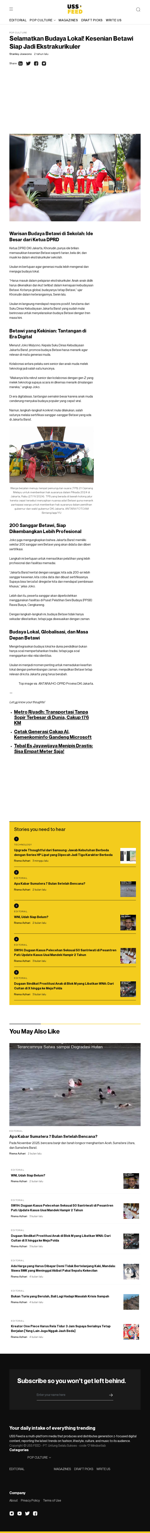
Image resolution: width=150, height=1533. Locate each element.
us (16, 702)
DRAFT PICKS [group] (92, 20)
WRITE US (103, 1469)
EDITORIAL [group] (18, 20)
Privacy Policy (30, 1500)
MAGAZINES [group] (68, 20)
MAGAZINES (62, 1469)
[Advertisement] (75, 104)
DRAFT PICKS (83, 1469)
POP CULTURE (41, 20)
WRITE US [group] (114, 20)
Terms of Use (52, 1500)
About (13, 1500)
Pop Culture (18, 32)
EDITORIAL (16, 1469)
